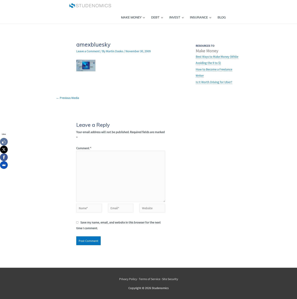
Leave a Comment (88, 51)
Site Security (170, 279)
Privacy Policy (128, 279)
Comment (83, 148)
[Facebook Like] (4, 142)
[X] (4, 149)
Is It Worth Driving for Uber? (214, 82)
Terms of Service (149, 279)
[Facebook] (4, 157)
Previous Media (67, 98)
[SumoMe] (4, 165)
